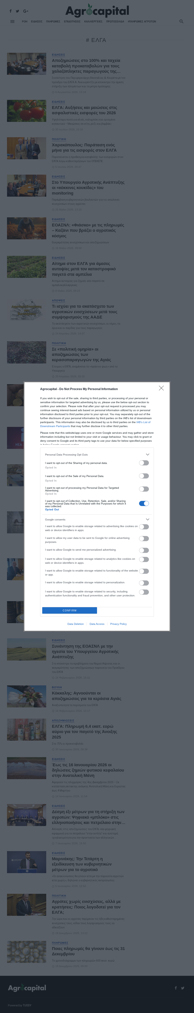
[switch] (144, 462)
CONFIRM (70, 610)
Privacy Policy (118, 623)
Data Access (97, 623)
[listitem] (97, 454)
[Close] (162, 389)
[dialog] (97, 506)
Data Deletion (75, 623)
